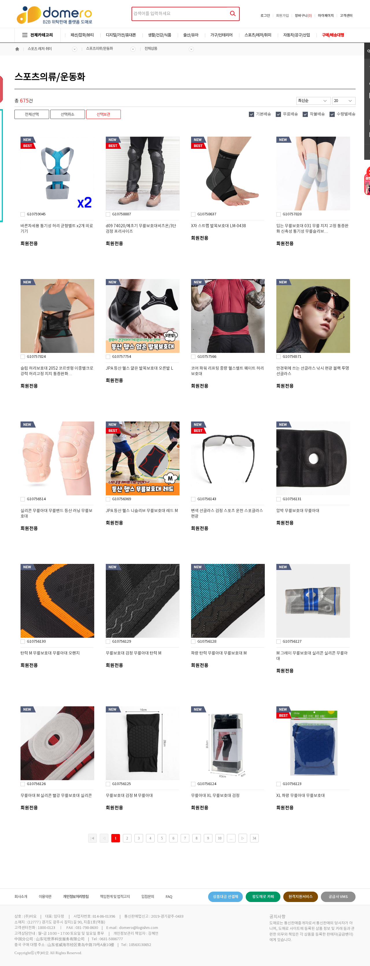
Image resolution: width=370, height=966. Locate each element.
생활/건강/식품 (159, 35)
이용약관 (45, 896)
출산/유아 (190, 35)
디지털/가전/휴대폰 (121, 35)
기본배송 (263, 114)
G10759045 (36, 214)
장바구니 (303, 16)
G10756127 (292, 641)
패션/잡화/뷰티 (82, 35)
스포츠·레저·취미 (40, 49)
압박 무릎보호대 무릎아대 (297, 511)
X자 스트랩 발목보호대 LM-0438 (218, 226)
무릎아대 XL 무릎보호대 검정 (215, 795)
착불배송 (317, 114)
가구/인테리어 (221, 35)
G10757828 (292, 214)
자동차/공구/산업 (296, 35)
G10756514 (36, 499)
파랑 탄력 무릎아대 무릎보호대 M (219, 653)
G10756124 (206, 784)
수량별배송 (346, 114)
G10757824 (36, 357)
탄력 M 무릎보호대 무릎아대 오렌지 (50, 653)
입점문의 (147, 896)
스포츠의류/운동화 (99, 49)
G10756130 (36, 641)
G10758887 (121, 214)
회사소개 (20, 896)
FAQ (169, 896)
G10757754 (121, 357)
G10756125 (121, 784)
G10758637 (206, 214)
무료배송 (290, 114)
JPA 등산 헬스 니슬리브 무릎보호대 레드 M (142, 511)
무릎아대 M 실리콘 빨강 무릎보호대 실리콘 (56, 795)
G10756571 (292, 357)
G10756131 (292, 499)
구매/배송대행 (333, 35)
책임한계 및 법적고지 (115, 896)
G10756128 (206, 641)
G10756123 (292, 784)
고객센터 (346, 16)
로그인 (265, 16)
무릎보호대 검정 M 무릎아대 (129, 795)
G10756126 (36, 784)
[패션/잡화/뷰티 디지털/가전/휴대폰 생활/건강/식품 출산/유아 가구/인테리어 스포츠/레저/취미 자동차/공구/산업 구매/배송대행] (185, 29)
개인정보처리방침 (75, 896)
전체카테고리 (41, 35)
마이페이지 (326, 16)
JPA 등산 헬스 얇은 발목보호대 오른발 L (139, 368)
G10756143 (206, 499)
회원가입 (282, 16)
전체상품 (151, 49)
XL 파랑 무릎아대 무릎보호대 (300, 795)
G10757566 (206, 357)
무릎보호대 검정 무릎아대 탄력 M (133, 653)
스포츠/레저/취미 (258, 35)
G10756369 (121, 499)
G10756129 (121, 641)
